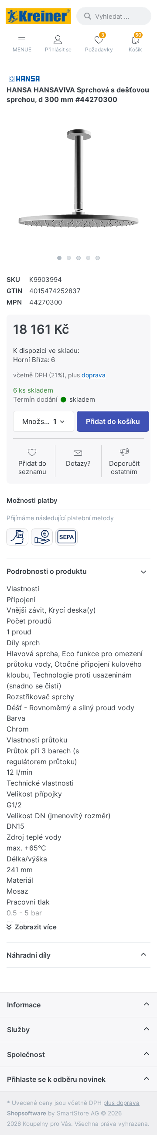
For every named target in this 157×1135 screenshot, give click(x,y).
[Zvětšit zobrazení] (78, 179)
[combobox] (113, 16)
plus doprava (121, 1102)
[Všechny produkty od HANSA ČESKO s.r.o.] (24, 78)
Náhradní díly (29, 955)
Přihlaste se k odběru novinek (56, 1079)
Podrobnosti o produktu (47, 571)
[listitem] (78, 179)
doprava (94, 375)
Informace (24, 1004)
